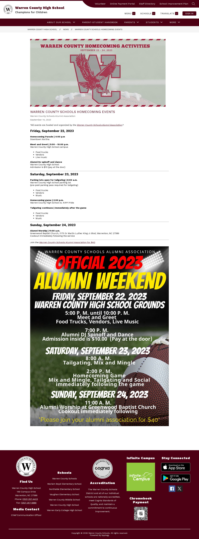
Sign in (189, 13)
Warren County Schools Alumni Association (99, 125)
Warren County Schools (64, 478)
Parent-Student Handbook (100, 22)
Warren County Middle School (64, 499)
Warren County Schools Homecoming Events (98, 29)
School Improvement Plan (174, 3)
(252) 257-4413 (30, 499)
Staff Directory (147, 3)
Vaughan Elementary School (64, 494)
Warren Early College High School (64, 510)
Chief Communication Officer (26, 515)
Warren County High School (42, 29)
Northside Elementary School (64, 489)
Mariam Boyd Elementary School (64, 484)
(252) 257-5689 (28, 503)
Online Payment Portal (122, 3)
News (66, 29)
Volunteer (100, 3)
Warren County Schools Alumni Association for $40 (67, 242)
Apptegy (105, 535)
